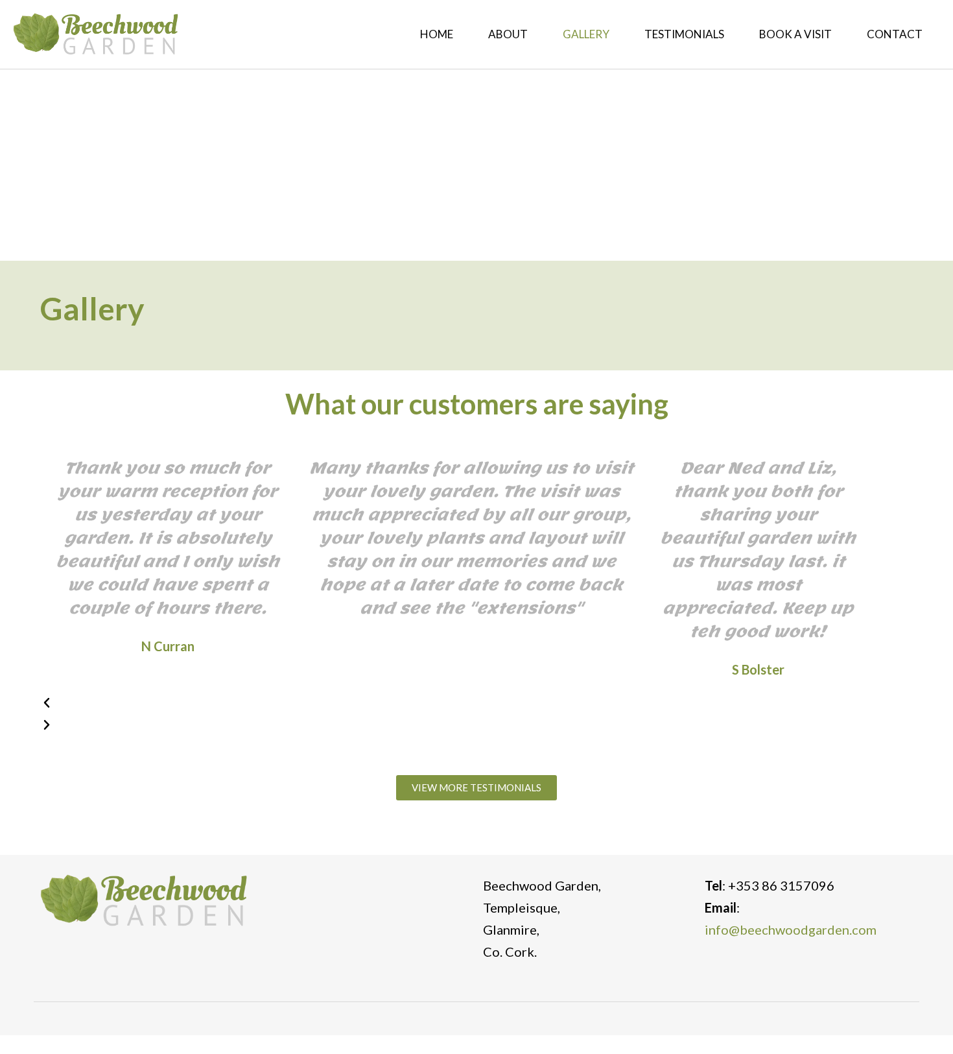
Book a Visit (795, 34)
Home (436, 34)
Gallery (586, 34)
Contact (895, 34)
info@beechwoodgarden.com (791, 929)
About (508, 34)
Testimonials (684, 34)
